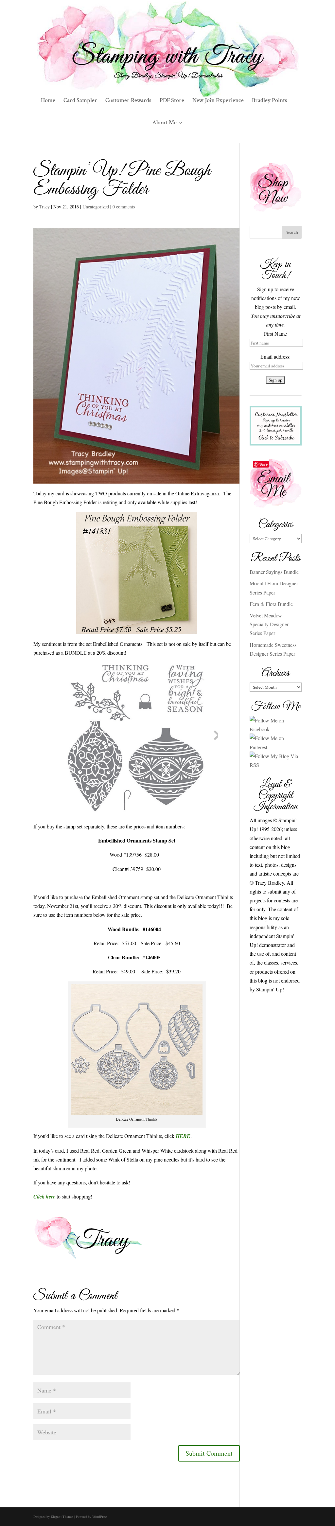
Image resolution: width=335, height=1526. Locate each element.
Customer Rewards (128, 101)
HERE (183, 1136)
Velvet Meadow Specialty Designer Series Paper (269, 624)
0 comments (124, 207)
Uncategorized (95, 207)
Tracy (44, 207)
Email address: (275, 356)
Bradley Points (269, 101)
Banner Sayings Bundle (274, 571)
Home (48, 101)
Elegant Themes (62, 1516)
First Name (275, 333)
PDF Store (172, 101)
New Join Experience (218, 101)
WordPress (99, 1516)
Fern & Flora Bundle (271, 603)
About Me (164, 123)
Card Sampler (80, 101)
